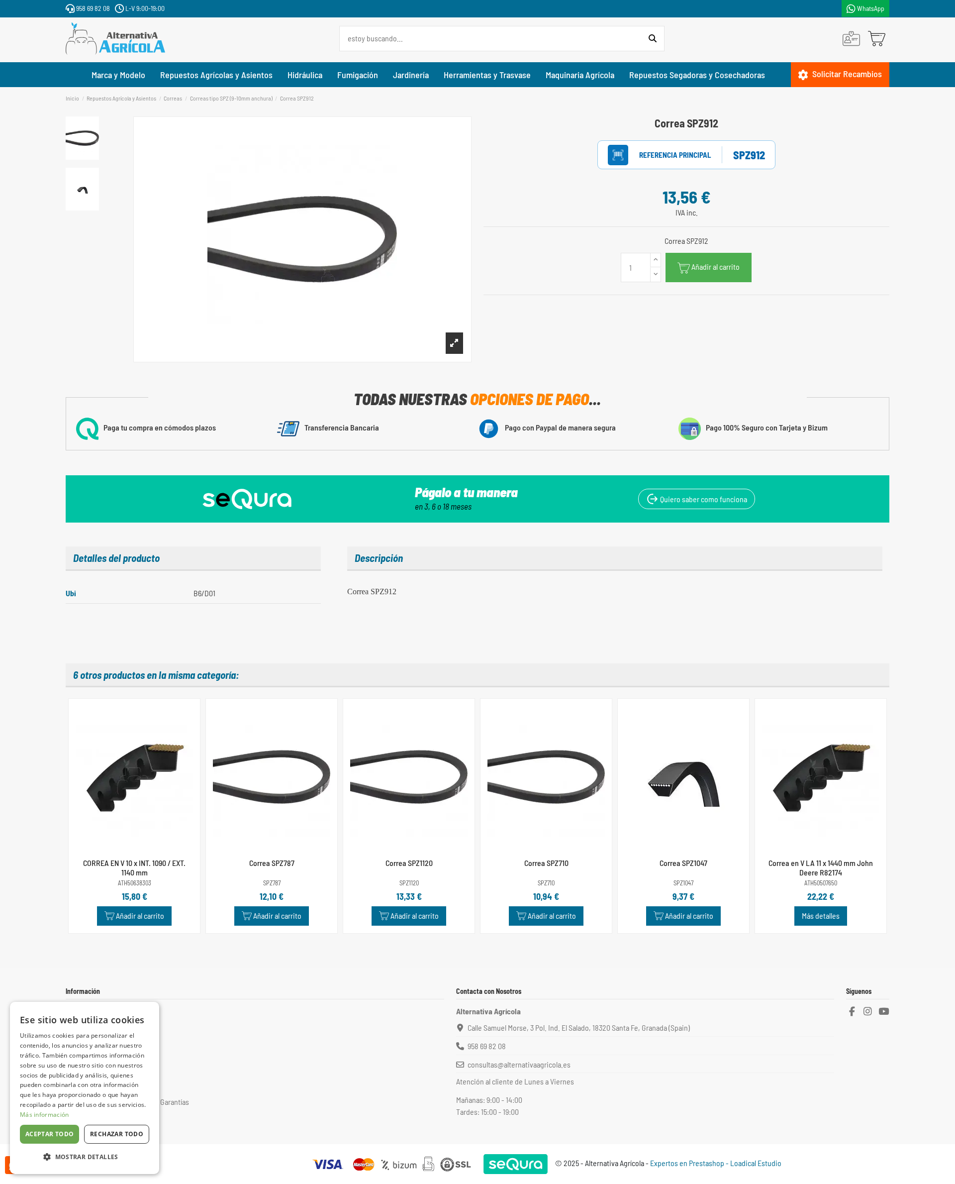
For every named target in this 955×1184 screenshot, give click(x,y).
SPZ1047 (683, 883)
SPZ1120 (409, 883)
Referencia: (665, 155)
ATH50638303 (134, 883)
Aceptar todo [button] (49, 1134)
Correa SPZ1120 (409, 862)
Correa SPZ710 (546, 862)
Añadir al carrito (715, 266)
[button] (84, 1157)
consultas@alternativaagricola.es (519, 1064)
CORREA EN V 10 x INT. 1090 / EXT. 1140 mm (134, 867)
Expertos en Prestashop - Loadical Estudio (715, 1163)
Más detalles (821, 915)
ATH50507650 (820, 883)
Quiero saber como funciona (703, 499)
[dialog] (84, 1088)
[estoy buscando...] (653, 39)
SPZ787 (272, 883)
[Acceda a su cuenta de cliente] (851, 38)
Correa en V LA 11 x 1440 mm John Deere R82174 (820, 867)
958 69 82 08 (92, 8)
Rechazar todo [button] (116, 1134)
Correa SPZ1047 (683, 862)
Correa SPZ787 (271, 862)
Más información (44, 1114)
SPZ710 (546, 883)
